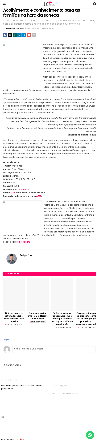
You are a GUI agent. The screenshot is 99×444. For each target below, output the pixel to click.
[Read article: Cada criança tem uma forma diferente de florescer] (38, 294)
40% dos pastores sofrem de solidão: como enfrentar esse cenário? (13, 317)
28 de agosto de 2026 (14, 325)
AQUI (12, 192)
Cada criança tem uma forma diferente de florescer (38, 316)
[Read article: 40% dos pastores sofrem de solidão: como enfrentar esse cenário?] (14, 294)
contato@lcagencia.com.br (13, 405)
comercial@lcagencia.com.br (41, 405)
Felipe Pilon (26, 255)
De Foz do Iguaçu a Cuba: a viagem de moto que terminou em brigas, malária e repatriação (62, 318)
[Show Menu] (4, 4)
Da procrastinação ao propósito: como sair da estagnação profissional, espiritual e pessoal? (86, 318)
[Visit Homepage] (49, 3)
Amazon (25, 189)
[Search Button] (94, 4)
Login (6, 339)
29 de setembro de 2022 (13, 28)
